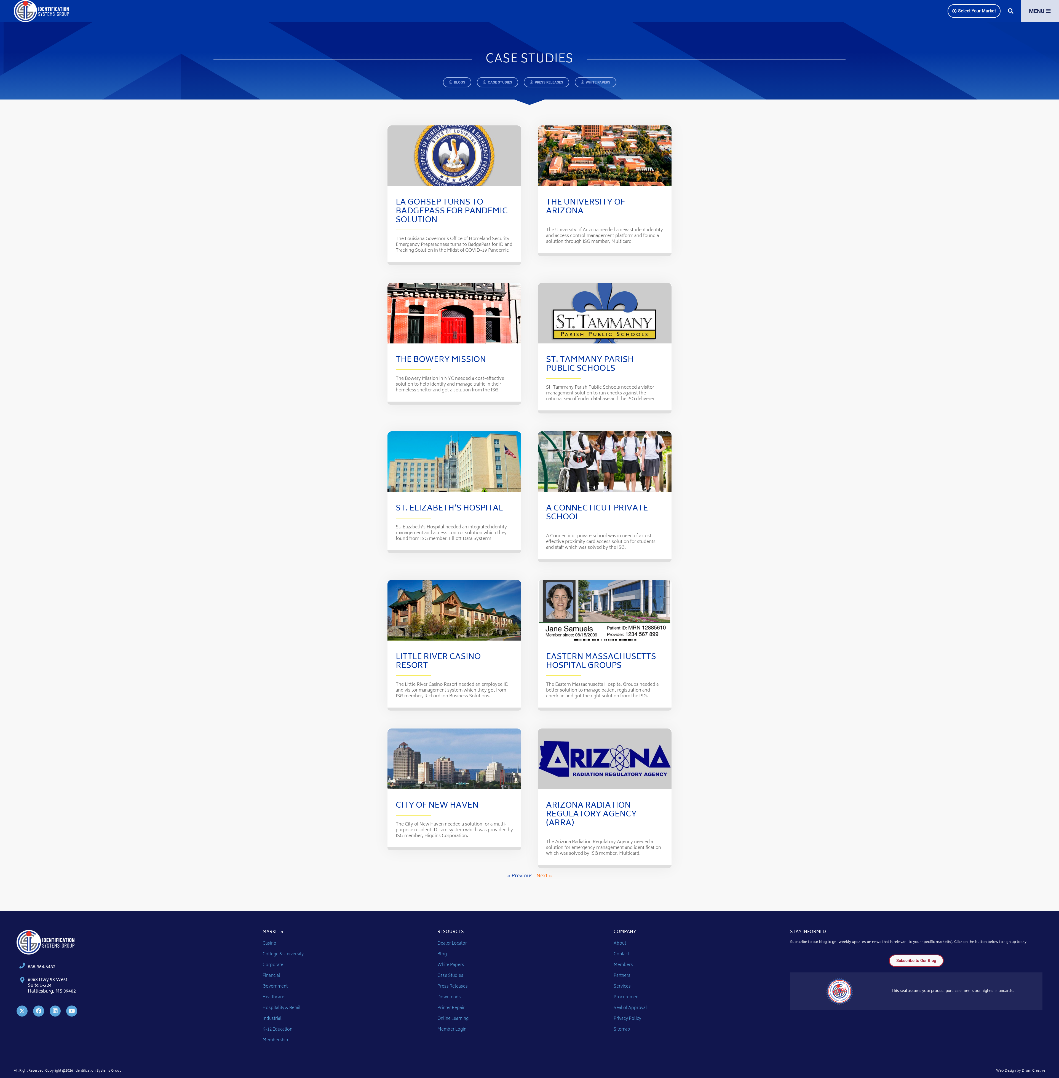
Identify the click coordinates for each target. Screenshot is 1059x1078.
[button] (1010, 11)
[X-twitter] (22, 1011)
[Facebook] (38, 1011)
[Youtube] (71, 1011)
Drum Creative (1033, 1071)
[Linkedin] (55, 1011)
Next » (544, 876)
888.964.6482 (41, 967)
